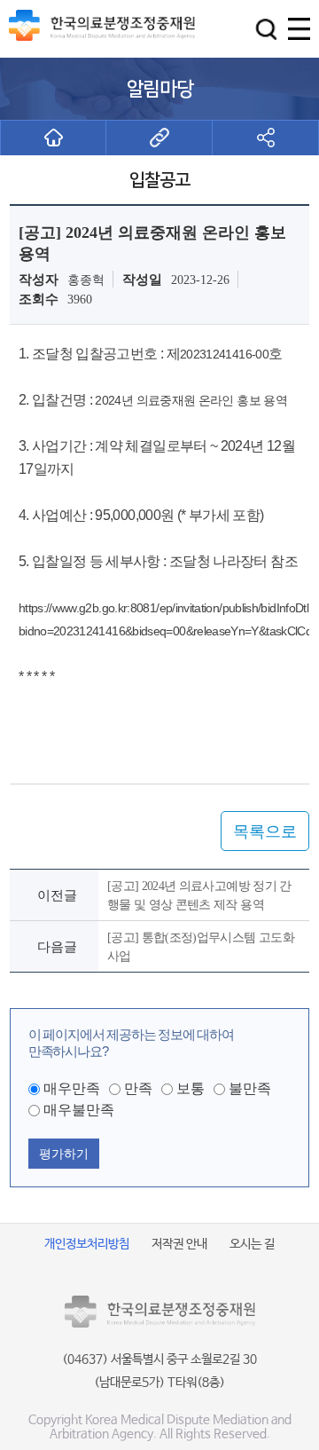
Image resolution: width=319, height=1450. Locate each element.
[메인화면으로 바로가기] (53, 137)
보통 (190, 1088)
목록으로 (265, 831)
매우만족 (71, 1088)
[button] (266, 29)
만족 (138, 1088)
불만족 (250, 1088)
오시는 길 (252, 1244)
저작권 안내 (179, 1244)
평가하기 (64, 1154)
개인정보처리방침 (86, 1244)
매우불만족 (78, 1109)
